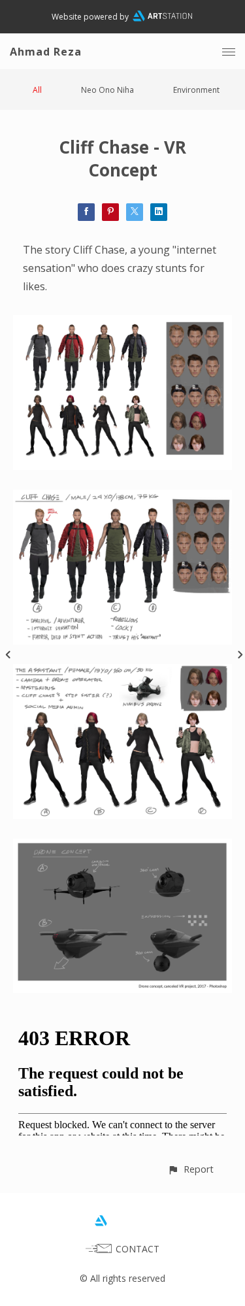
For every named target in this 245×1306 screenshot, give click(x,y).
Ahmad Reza (46, 51)
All (37, 89)
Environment (196, 89)
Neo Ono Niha (107, 89)
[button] (190, 1169)
